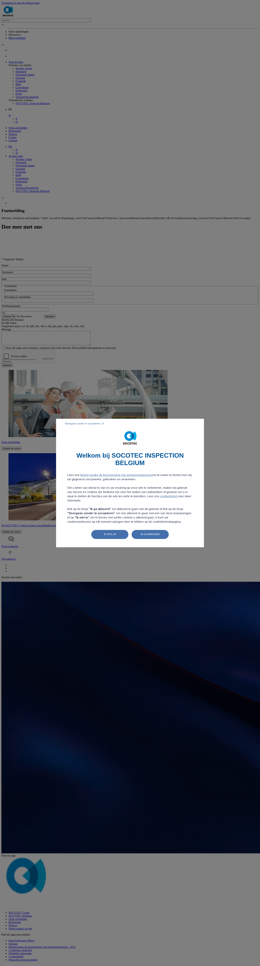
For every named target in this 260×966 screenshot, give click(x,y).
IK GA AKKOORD (150, 534)
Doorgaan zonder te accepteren (83, 423)
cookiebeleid (168, 496)
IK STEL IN (110, 534)
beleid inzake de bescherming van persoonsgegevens (116, 475)
